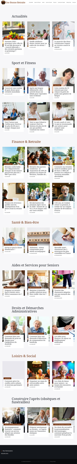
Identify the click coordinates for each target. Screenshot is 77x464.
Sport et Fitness (37, 2)
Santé (43, 2)
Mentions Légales (46, 461)
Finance (54, 2)
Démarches (68, 2)
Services (74, 2)
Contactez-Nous (34, 461)
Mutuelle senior (4, 453)
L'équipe (40, 461)
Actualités (31, 2)
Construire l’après (61, 2)
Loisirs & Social (49, 2)
